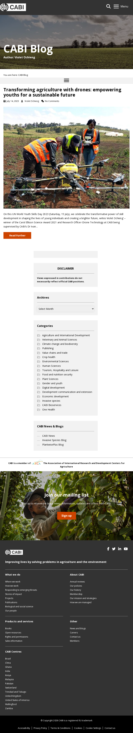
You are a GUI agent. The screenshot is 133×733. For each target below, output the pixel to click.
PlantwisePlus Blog (53, 444)
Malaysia (9, 679)
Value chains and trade (55, 352)
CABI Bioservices (51, 405)
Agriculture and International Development (66, 335)
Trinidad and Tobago (15, 691)
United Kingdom (13, 695)
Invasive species (51, 400)
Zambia (9, 708)
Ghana (8, 666)
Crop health (48, 357)
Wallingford (11, 704)
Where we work (12, 581)
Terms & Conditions (60, 728)
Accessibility (24, 728)
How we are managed (80, 602)
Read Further (17, 235)
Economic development (55, 396)
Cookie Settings (93, 728)
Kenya (8, 675)
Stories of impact (13, 594)
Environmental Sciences (55, 361)
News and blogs (78, 628)
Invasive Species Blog (54, 440)
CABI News (48, 435)
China (8, 662)
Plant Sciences (50, 379)
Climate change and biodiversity (60, 344)
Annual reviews (77, 581)
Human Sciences (51, 365)
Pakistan (9, 683)
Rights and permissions (16, 636)
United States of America (17, 700)
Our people (11, 610)
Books (8, 628)
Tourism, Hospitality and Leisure (60, 370)
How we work (11, 585)
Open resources (13, 632)
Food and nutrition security (57, 374)
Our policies (76, 585)
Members (74, 640)
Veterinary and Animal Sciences (59, 339)
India (7, 671)
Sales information (13, 640)
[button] (108, 549)
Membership (76, 594)
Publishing (48, 348)
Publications (11, 602)
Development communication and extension (67, 392)
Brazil (8, 658)
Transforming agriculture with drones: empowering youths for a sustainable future (62, 92)
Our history (75, 589)
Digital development (53, 387)
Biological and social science (19, 606)
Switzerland (10, 687)
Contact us (75, 636)
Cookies (78, 728)
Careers (74, 632)
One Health (48, 409)
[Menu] (66, 80)
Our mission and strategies (83, 598)
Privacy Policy (40, 728)
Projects (9, 598)
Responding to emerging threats (21, 589)
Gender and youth (52, 383)
